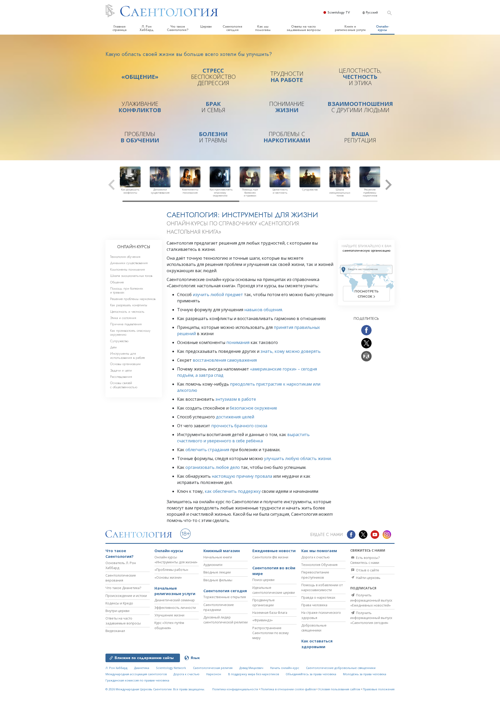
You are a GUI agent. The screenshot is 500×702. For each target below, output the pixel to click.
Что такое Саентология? (178, 28)
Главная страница (120, 28)
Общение (117, 282)
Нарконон (213, 674)
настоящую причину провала (242, 476)
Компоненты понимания (127, 269)
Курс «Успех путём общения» (169, 625)
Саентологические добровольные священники (341, 668)
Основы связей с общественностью (123, 384)
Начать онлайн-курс (284, 668)
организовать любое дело (212, 467)
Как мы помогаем (263, 28)
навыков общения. (263, 309)
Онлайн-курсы (382, 28)
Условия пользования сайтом (339, 689)
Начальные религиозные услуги (174, 591)
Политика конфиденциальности (235, 689)
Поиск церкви (263, 579)
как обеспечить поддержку (233, 491)
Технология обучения (125, 256)
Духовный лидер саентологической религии (225, 619)
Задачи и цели (121, 370)
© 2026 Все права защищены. (155, 689)
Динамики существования (129, 262)
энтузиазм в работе (235, 399)
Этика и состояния (123, 317)
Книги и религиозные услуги (350, 28)
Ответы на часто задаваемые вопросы (303, 28)
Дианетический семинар (174, 600)
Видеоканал (115, 630)
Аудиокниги (212, 564)
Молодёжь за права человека (364, 674)
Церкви (206, 26)
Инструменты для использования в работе (127, 355)
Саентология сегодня (232, 28)
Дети (113, 347)
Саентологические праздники (218, 607)
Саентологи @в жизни (270, 557)
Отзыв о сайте (367, 570)
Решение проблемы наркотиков (132, 298)
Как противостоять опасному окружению (130, 332)
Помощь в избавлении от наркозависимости (322, 587)
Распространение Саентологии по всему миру (270, 633)
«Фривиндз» (262, 620)
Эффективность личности (175, 607)
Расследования (121, 376)
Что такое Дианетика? (123, 587)
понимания (237, 342)
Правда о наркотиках (318, 597)
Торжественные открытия (224, 597)
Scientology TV (339, 12)
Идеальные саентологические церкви (273, 590)
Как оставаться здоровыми (317, 644)
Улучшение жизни (169, 615)
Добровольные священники (314, 628)
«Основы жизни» (168, 577)
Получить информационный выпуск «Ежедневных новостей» (371, 600)
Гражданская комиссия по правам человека (137, 680)
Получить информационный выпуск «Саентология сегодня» (371, 617)
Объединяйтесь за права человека (311, 674)
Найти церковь (367, 577)
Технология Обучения (319, 564)
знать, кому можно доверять (290, 351)
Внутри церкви (117, 610)
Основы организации (125, 363)
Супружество (119, 341)
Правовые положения (379, 689)
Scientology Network (171, 668)
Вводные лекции (217, 572)
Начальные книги (217, 557)
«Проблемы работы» (171, 569)
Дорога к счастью (315, 557)
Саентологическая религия (213, 668)
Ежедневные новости (274, 550)
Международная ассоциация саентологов (136, 674)
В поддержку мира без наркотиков (253, 674)
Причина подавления (126, 324)
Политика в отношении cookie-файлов (288, 689)
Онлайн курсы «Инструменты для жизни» (175, 559)
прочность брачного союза (239, 426)
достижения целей (235, 417)
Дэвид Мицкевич (251, 668)
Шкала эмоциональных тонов (131, 275)
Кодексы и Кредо (119, 603)
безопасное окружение (253, 408)
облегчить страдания (207, 449)
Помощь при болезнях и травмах (126, 290)
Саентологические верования (120, 578)
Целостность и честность (127, 311)
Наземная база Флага (269, 612)
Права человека (314, 605)
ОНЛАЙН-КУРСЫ (133, 247)
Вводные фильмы (217, 580)
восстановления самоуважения (225, 360)
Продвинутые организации (263, 602)
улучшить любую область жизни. (298, 458)
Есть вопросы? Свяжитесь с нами (365, 560)
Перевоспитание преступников (315, 574)
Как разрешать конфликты (128, 305)
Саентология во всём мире (273, 570)
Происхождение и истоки (126, 595)
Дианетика (141, 668)
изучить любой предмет (218, 294)
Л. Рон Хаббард (147, 28)
